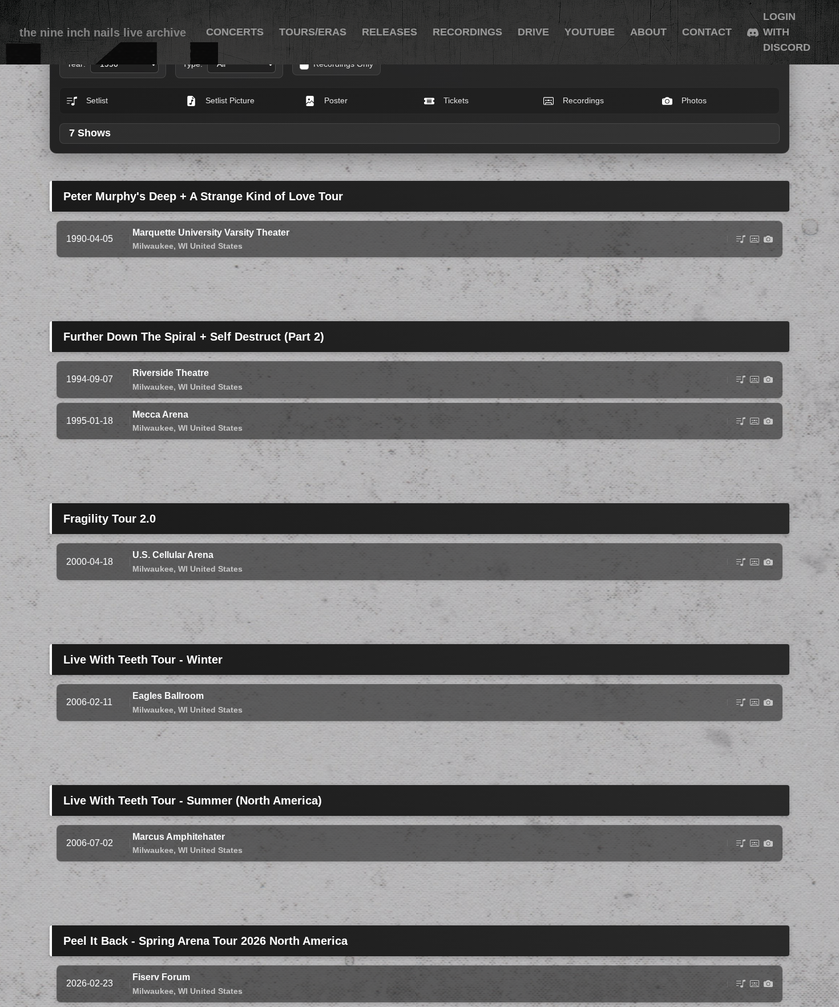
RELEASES (389, 32)
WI (183, 245)
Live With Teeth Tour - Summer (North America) (192, 800)
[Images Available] (768, 239)
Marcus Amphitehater (178, 837)
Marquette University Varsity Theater (210, 232)
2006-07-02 (89, 843)
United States (216, 245)
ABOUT (648, 32)
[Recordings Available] (754, 239)
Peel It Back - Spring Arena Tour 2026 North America (205, 941)
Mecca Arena (160, 414)
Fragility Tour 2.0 (109, 518)
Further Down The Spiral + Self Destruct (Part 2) (193, 336)
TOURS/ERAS (312, 32)
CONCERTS (235, 32)
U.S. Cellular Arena (172, 555)
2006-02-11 (89, 702)
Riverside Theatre (170, 373)
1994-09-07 (89, 379)
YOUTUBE (589, 32)
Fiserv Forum (161, 977)
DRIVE (533, 32)
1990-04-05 (89, 239)
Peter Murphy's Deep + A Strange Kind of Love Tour (203, 196)
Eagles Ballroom (168, 696)
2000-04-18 (89, 562)
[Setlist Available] (740, 239)
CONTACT (707, 32)
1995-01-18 (89, 421)
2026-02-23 (89, 983)
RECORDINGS (467, 32)
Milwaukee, (154, 245)
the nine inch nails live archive (102, 32)
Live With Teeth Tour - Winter (143, 659)
